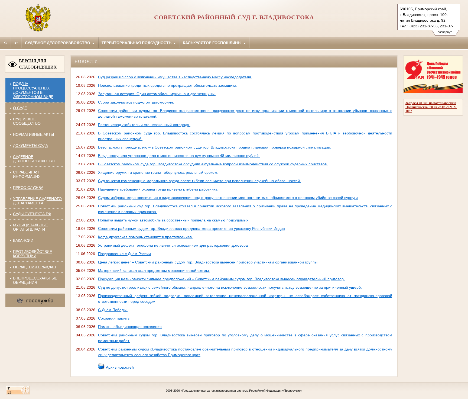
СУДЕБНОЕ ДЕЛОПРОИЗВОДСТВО (34, 159)
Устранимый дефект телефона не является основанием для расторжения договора (173, 245)
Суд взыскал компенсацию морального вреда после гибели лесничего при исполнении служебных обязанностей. (199, 181)
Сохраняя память (113, 318)
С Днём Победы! (113, 310)
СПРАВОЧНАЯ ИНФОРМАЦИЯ (27, 174)
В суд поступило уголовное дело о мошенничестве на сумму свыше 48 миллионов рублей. (179, 155)
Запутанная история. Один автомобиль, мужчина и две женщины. (157, 94)
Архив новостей (120, 367)
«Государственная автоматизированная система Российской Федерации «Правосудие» (241, 390)
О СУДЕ (20, 108)
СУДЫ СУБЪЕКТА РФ (32, 214)
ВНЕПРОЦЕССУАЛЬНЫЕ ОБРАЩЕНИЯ (35, 280)
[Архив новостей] (101, 368)
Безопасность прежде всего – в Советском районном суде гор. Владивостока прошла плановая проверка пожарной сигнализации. (214, 147)
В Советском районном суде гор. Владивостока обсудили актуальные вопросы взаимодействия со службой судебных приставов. (213, 164)
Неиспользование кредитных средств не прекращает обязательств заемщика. (167, 85)
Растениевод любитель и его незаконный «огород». (144, 125)
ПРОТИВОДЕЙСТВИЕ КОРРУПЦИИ (32, 253)
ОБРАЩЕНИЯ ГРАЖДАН (34, 267)
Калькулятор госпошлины (213, 43)
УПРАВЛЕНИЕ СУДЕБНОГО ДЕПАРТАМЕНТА (37, 201)
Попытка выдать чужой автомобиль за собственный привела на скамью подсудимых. (173, 220)
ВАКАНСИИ (23, 240)
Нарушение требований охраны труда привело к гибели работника (157, 189)
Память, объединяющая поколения (130, 326)
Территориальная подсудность (137, 43)
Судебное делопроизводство (58, 43)
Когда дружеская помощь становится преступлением (145, 237)
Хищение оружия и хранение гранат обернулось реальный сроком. (158, 172)
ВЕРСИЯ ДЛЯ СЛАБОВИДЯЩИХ (38, 64)
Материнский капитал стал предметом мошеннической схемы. (154, 270)
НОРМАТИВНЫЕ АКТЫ (33, 134)
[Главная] (5, 42)
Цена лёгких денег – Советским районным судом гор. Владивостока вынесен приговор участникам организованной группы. (208, 262)
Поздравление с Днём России (124, 254)
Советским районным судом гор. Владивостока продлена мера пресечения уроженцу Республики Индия (191, 228)
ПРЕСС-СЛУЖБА (28, 187)
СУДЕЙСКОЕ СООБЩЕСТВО (27, 121)
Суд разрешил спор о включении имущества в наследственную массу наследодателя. (175, 77)
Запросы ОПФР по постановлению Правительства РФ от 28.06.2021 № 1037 (431, 107)
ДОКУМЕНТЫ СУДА (30, 145)
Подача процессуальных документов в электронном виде (33, 90)
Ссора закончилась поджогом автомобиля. (136, 102)
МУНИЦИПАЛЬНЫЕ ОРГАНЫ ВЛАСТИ (30, 227)
